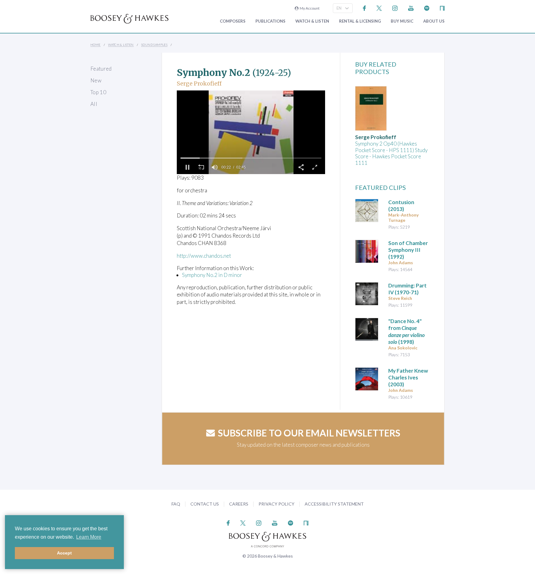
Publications (270, 21)
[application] (251, 132)
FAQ (176, 503)
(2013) (401, 205)
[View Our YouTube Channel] (411, 7)
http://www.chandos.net (204, 255)
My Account (309, 8)
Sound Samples (154, 44)
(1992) (408, 250)
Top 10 (98, 92)
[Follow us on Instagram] (395, 7)
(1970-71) (407, 289)
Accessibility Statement (334, 503)
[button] (187, 167)
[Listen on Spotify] (426, 7)
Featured (101, 68)
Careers (238, 503)
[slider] (251, 158)
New (96, 80)
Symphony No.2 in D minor (212, 275)
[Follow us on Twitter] (379, 7)
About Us (434, 21)
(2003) (408, 377)
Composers (233, 21)
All (93, 104)
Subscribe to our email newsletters (309, 432)
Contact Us (204, 503)
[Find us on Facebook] (364, 7)
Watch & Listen (312, 21)
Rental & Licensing (360, 21)
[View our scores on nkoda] (442, 7)
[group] (214, 167)
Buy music (402, 21)
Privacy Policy (276, 503)
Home (95, 44)
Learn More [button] (88, 537)
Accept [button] (64, 552)
